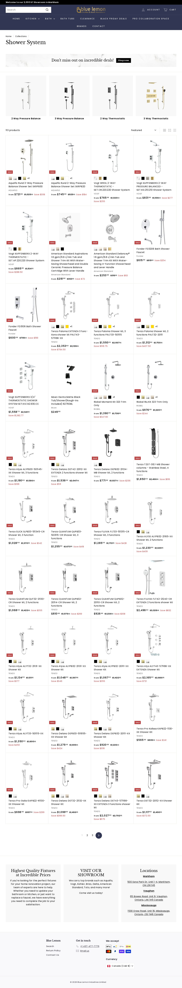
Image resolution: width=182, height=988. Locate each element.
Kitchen (31, 18)
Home (16, 18)
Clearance (87, 18)
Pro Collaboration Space (151, 18)
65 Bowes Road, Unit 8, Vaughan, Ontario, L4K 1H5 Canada (148, 898)
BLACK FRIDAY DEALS (114, 18)
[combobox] (28, 10)
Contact (98, 26)
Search (50, 946)
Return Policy (53, 950)
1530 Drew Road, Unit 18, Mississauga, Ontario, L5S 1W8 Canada (149, 912)
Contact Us (52, 954)
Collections (21, 36)
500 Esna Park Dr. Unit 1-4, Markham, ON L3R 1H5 (148, 883)
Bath (49, 18)
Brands (82, 26)
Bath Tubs (68, 18)
